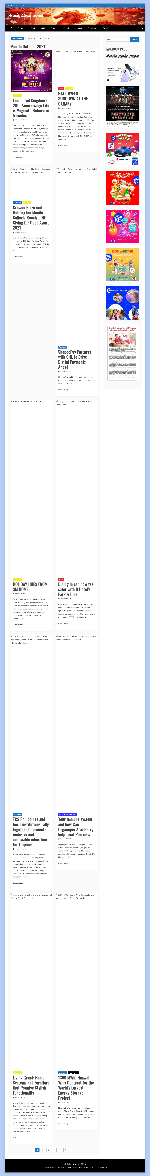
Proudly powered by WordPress (56, 1167)
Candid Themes (100, 1167)
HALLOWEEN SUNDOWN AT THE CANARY (73, 98)
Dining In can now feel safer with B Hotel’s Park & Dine (76, 589)
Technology (92, 28)
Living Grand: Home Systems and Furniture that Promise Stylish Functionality (31, 1085)
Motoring (78, 28)
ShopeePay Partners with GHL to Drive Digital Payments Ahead (74, 359)
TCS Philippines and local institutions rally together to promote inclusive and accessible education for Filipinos (31, 831)
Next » (68, 1150)
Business (21, 28)
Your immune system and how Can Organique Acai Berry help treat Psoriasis (76, 826)
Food (32, 28)
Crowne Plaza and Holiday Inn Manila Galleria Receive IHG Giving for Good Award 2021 (31, 217)
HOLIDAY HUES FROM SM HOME (30, 586)
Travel (105, 28)
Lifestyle (66, 28)
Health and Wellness (48, 28)
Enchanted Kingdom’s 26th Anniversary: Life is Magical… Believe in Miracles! (31, 107)
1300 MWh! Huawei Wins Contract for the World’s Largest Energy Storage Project (76, 1087)
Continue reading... (18, 157)
